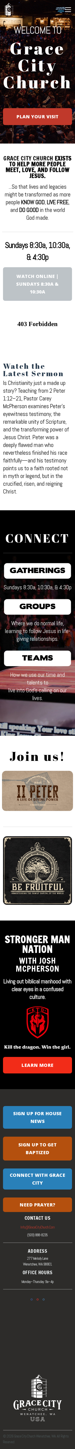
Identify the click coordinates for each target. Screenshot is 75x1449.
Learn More (37, 1065)
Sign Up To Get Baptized (37, 1148)
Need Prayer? (37, 1204)
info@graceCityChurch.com (37, 1227)
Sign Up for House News (37, 1117)
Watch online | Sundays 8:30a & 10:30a (37, 284)
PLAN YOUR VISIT (37, 116)
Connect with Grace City (37, 1179)
